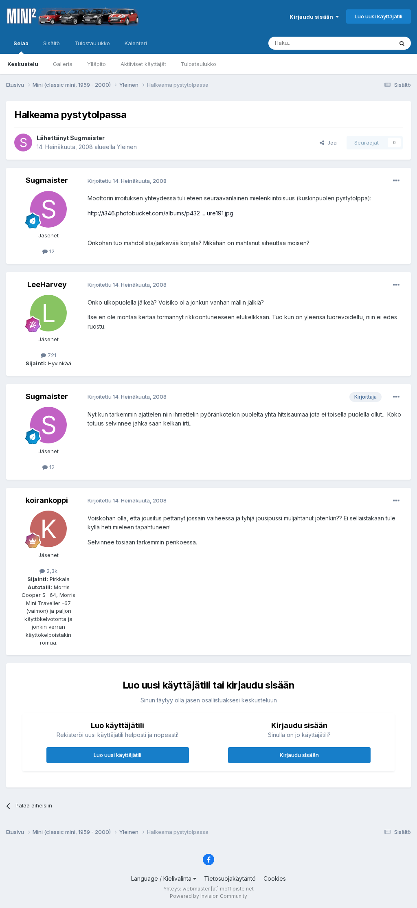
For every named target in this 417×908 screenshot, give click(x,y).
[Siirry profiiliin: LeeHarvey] (48, 313)
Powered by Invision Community (208, 896)
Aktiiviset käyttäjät (143, 64)
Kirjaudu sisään (313, 16)
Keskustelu (22, 64)
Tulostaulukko (198, 64)
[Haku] (402, 43)
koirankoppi (47, 500)
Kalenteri (136, 43)
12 (51, 251)
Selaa (21, 43)
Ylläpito (96, 64)
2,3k (51, 571)
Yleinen (127, 146)
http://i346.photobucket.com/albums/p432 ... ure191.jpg (160, 213)
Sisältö (51, 43)
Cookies (274, 878)
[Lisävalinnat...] (396, 181)
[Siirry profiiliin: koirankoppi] (48, 529)
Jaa (330, 142)
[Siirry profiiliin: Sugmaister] (23, 142)
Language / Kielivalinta (162, 878)
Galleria (62, 64)
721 (51, 355)
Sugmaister (87, 137)
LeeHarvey (47, 284)
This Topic (369, 43)
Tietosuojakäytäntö (230, 878)
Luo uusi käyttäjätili (378, 16)
